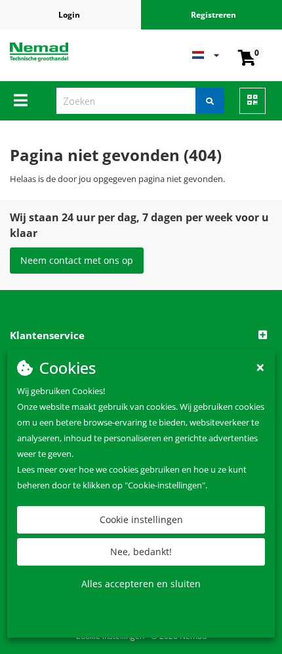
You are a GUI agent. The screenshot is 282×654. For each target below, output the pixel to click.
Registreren (213, 14)
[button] (141, 335)
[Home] (59, 52)
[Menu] (20, 100)
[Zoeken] (209, 101)
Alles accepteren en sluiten (141, 583)
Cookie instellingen (141, 519)
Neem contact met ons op (76, 260)
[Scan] (252, 101)
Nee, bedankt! (141, 551)
